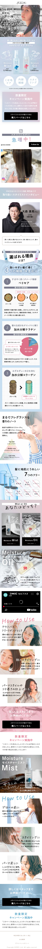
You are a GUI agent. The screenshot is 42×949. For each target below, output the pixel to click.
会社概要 (22, 939)
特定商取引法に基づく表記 (22, 935)
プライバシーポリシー (22, 943)
